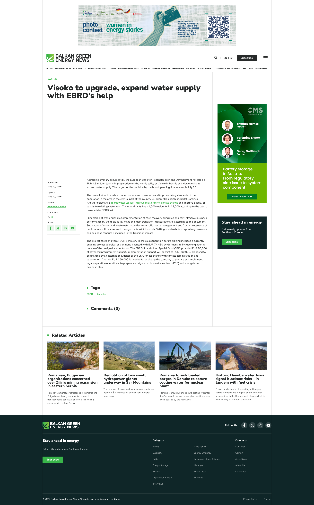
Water (52, 79)
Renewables (61, 68)
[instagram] (260, 425)
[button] (215, 58)
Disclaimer (240, 471)
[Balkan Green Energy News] (68, 58)
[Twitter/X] (58, 228)
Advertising (241, 459)
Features (248, 68)
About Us (240, 465)
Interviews (261, 68)
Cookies (267, 499)
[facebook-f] (244, 425)
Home (49, 68)
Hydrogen (178, 68)
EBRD (90, 294)
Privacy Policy (250, 499)
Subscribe (247, 58)
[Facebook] (50, 228)
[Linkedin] (65, 228)
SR (231, 58)
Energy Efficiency (98, 68)
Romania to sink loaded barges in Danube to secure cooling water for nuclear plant (183, 380)
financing (101, 294)
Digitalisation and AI (228, 68)
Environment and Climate (132, 68)
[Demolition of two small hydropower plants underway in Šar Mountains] (129, 356)
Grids (113, 68)
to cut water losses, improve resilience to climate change (144, 203)
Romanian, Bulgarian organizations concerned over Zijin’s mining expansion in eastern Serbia (72, 380)
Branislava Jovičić (56, 206)
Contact (239, 453)
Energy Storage (161, 68)
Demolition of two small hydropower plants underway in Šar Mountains (127, 378)
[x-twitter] (252, 425)
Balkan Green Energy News (65, 499)
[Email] (73, 228)
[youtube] (268, 425)
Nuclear (190, 68)
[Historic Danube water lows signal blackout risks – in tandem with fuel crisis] (241, 356)
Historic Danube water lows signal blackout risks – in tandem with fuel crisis (240, 378)
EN (225, 58)
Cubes (117, 499)
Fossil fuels (204, 68)
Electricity (79, 68)
